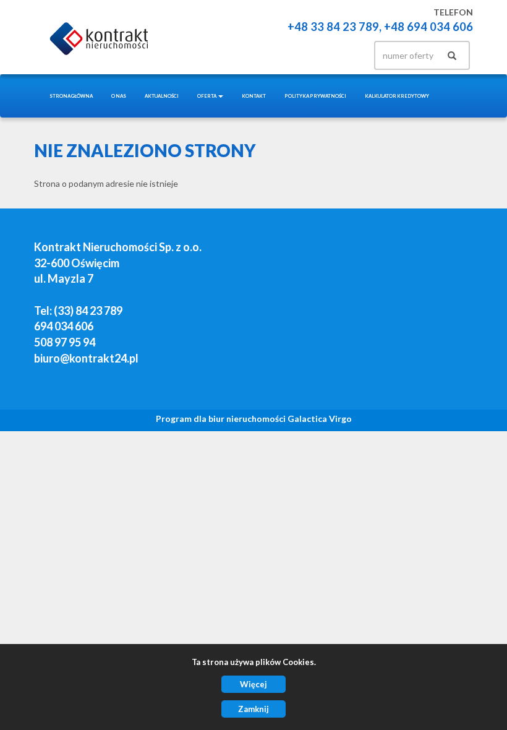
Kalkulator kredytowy (397, 96)
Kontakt (254, 96)
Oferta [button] (207, 96)
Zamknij (253, 709)
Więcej (253, 684)
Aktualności (162, 96)
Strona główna (71, 96)
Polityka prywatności (315, 96)
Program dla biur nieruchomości (222, 418)
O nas (118, 96)
